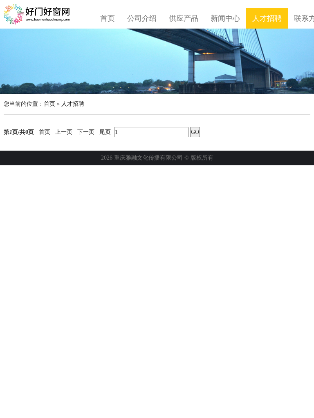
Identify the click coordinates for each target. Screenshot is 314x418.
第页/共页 (19, 132)
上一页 (64, 132)
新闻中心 (225, 18)
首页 (107, 18)
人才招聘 (267, 18)
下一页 (86, 132)
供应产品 (183, 18)
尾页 (105, 132)
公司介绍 (142, 18)
